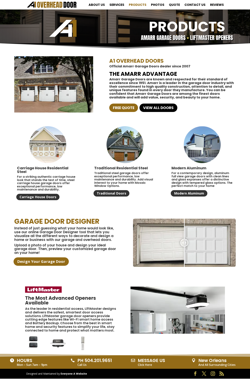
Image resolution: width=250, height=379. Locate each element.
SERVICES (116, 5)
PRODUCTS (137, 5)
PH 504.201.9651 (94, 360)
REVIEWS (217, 5)
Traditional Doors (111, 193)
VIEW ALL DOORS (158, 107)
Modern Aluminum (189, 193)
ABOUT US (97, 5)
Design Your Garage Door (41, 261)
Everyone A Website (74, 373)
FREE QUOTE (123, 107)
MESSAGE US (151, 360)
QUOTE (174, 5)
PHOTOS (157, 5)
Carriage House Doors (38, 197)
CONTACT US (195, 5)
